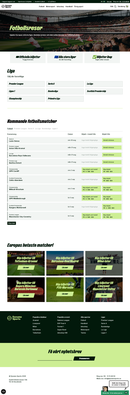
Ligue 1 (54, 129)
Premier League (20, 129)
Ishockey (60, 6)
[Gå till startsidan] (7, 6)
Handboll (69, 6)
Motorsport (50, 6)
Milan (35, 327)
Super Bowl (61, 330)
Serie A (31, 129)
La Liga (38, 129)
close (126, 392)
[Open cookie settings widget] (3, 391)
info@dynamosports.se (112, 378)
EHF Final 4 (61, 323)
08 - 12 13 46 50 (124, 1)
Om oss (109, 1)
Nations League (63, 320)
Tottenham (37, 333)
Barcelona (37, 330)
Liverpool (36, 323)
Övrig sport (78, 6)
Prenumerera (84, 358)
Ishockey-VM (62, 333)
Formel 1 (60, 327)
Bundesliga (46, 129)
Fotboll (41, 6)
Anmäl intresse (108, 140)
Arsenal (36, 320)
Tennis (83, 333)
